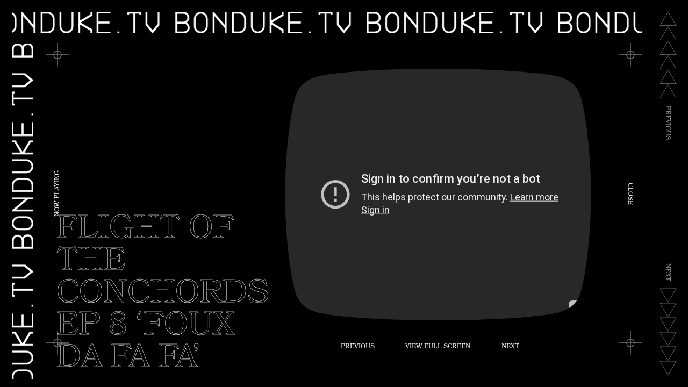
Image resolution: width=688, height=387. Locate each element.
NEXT (510, 347)
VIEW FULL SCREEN (437, 347)
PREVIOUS (358, 347)
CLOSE (629, 194)
